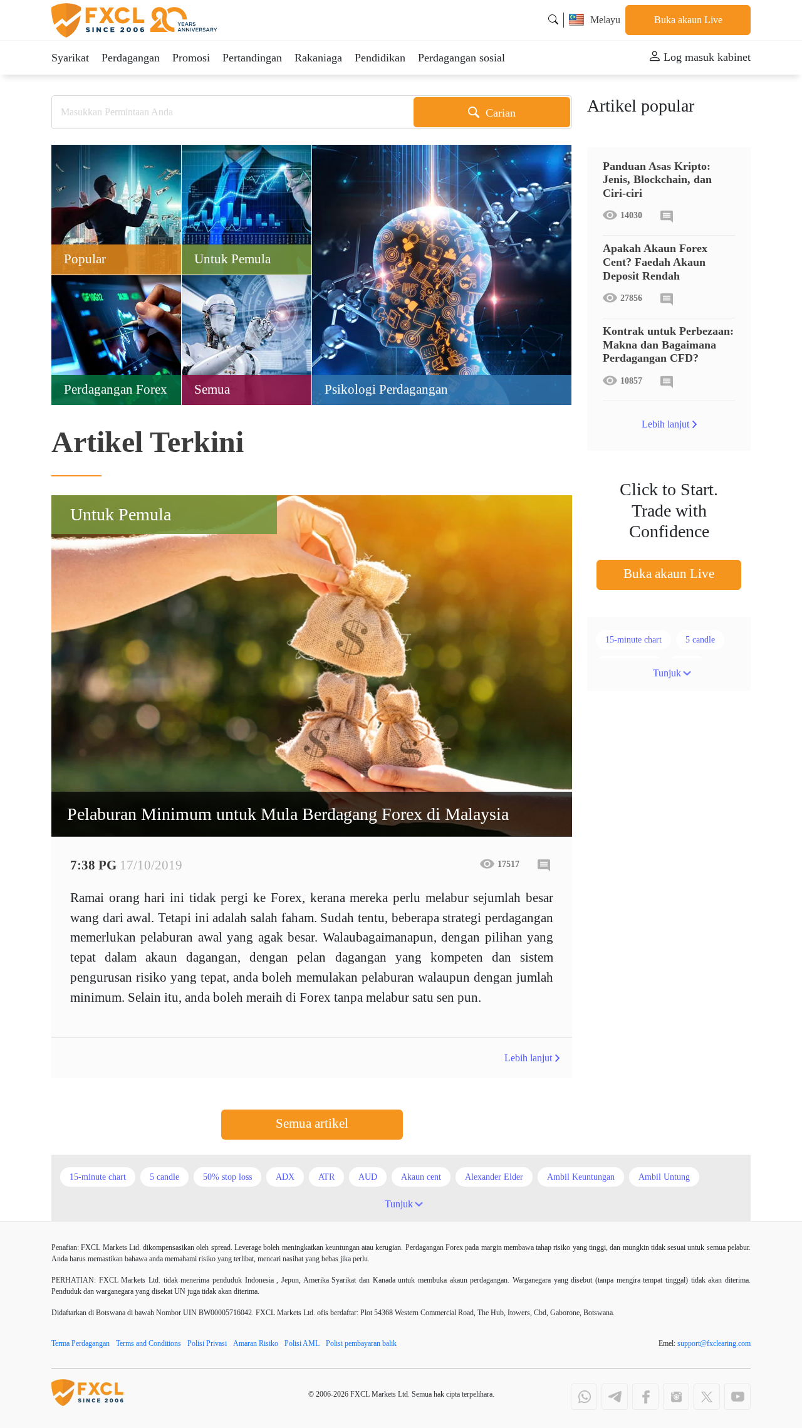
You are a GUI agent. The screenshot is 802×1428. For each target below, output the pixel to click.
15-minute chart (633, 639)
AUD (367, 1177)
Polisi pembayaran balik (361, 1343)
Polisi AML (302, 1343)
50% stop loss (227, 1177)
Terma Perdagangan (80, 1343)
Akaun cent (421, 1177)
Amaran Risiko (255, 1343)
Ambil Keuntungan (581, 1177)
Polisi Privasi (207, 1343)
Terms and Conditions (148, 1343)
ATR (326, 1177)
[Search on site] (553, 19)
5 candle (700, 639)
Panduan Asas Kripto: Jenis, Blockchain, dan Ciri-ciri (657, 179)
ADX (285, 1177)
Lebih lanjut (528, 1058)
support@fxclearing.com (714, 1343)
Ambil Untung (664, 1177)
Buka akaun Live (688, 19)
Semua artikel (312, 1123)
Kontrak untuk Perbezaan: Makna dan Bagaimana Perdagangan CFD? (668, 344)
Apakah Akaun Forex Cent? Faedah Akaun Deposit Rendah (655, 261)
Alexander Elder (494, 1177)
